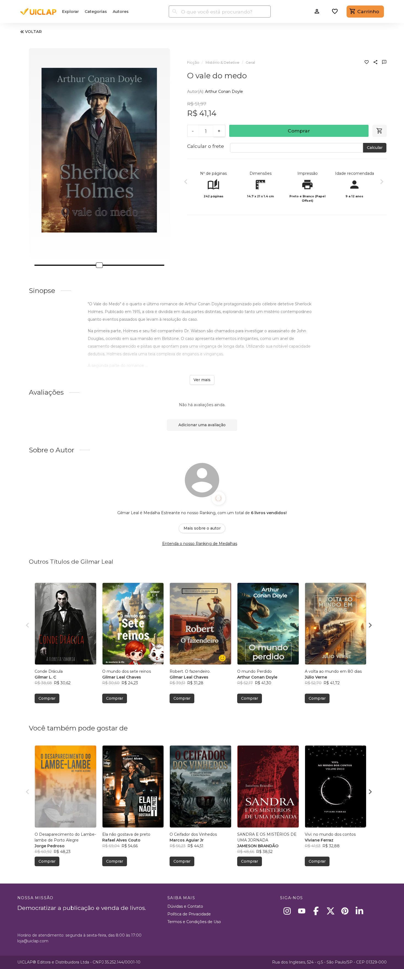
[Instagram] (287, 911)
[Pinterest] (345, 911)
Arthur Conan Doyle (224, 91)
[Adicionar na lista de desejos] (366, 63)
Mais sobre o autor (202, 528)
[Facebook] (316, 911)
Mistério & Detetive (222, 62)
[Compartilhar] (375, 63)
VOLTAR (33, 31)
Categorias (96, 11)
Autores (121, 11)
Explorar (70, 11)
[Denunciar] (384, 63)
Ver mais (202, 379)
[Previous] (186, 182)
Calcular (375, 147)
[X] (330, 911)
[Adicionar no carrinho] (379, 131)
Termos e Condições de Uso (194, 921)
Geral (250, 62)
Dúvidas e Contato (185, 906)
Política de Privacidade (189, 914)
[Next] (382, 182)
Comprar (299, 131)
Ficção (193, 62)
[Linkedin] (359, 911)
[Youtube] (301, 911)
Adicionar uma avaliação (202, 424)
